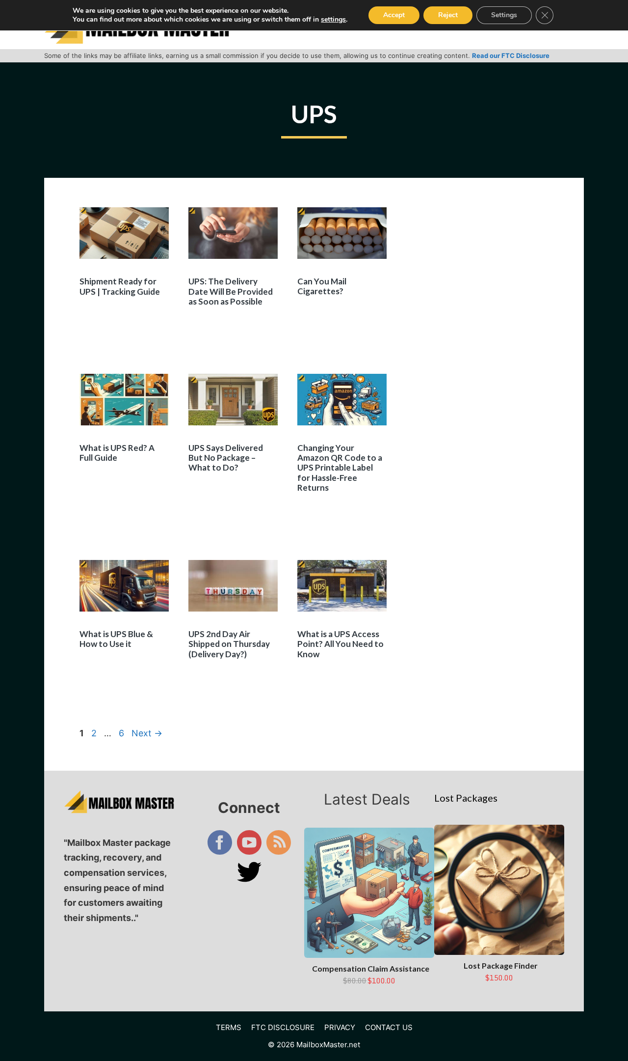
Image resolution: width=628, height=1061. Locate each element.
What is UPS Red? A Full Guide (117, 453)
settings (333, 19)
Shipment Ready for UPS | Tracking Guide (119, 286)
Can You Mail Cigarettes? (321, 286)
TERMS (228, 1027)
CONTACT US (389, 1027)
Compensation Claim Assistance (370, 968)
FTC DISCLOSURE (282, 1027)
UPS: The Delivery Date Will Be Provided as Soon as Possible (230, 291)
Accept (394, 15)
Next (146, 733)
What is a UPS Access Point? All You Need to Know (340, 644)
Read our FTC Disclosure (511, 55)
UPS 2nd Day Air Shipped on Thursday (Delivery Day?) (229, 644)
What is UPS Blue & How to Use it (116, 639)
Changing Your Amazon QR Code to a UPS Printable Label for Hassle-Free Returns (339, 468)
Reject (448, 15)
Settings (504, 15)
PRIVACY (339, 1027)
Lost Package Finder (501, 965)
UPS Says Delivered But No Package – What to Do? (225, 458)
